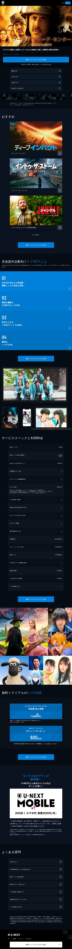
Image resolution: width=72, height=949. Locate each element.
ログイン (68, 3)
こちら (49, 64)
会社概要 (14, 938)
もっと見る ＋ (36, 235)
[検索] (62, 3)
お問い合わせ (28, 938)
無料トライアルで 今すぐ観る (36, 59)
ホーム (9, 938)
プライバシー (21, 938)
